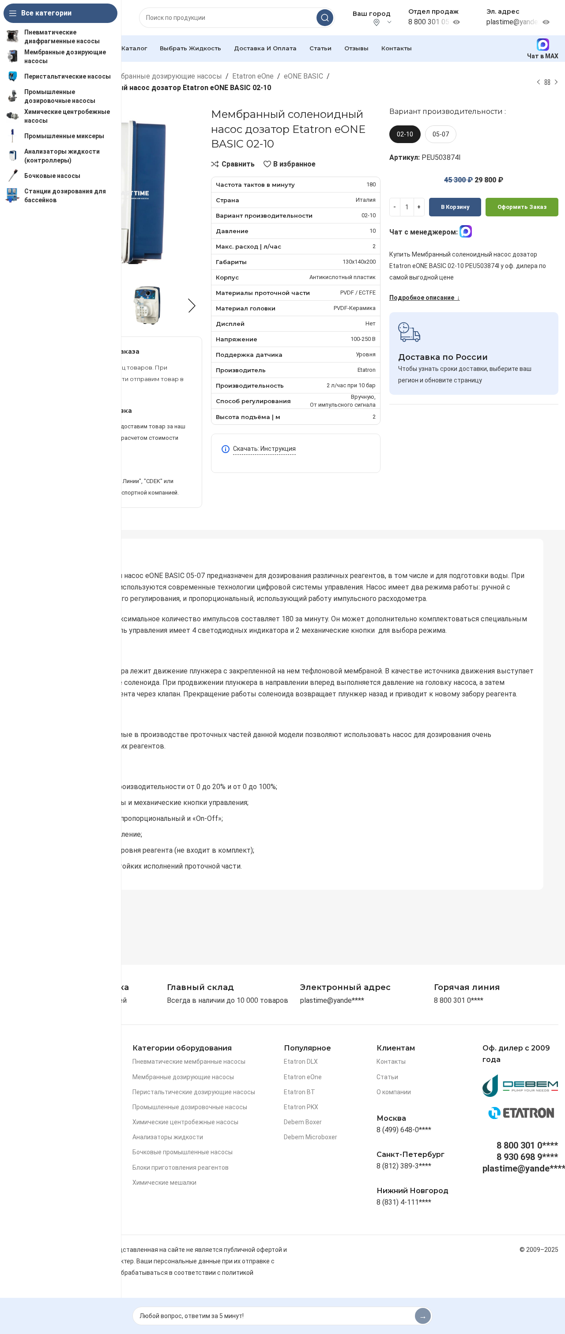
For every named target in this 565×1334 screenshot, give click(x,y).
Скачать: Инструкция (264, 448)
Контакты (391, 1061)
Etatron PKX (301, 1107)
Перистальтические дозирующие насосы (193, 1092)
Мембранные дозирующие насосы (163, 76)
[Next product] (556, 82)
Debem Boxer (303, 1122)
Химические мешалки (164, 1182)
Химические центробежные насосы (185, 1122)
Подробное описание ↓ (424, 297)
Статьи (387, 1077)
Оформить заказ (521, 207)
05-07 (441, 134)
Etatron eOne (253, 76)
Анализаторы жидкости (167, 1137)
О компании (394, 1092)
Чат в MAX (542, 56)
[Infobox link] (467, 988)
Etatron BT (299, 1092)
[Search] (324, 17)
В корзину (455, 207)
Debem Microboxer (310, 1137)
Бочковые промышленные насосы (182, 1152)
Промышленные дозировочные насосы (189, 1107)
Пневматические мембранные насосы (188, 1061)
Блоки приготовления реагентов (180, 1167)
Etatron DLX (301, 1061)
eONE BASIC (303, 76)
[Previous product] (538, 82)
